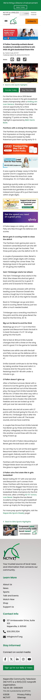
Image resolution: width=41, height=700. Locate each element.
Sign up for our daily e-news (18, 667)
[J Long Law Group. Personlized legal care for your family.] (20, 162)
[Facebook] (5, 659)
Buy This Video (28, 90)
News (5, 588)
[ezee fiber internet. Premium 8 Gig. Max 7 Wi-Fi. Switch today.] (20, 149)
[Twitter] (11, 659)
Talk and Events (11, 595)
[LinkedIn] (17, 659)
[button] (6, 21)
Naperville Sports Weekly (13, 513)
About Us (7, 584)
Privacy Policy (24, 694)
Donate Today (11, 90)
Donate (32, 21)
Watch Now (8, 599)
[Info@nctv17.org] (12, 636)
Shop (5, 603)
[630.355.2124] (11, 631)
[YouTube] (29, 659)
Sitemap (21, 697)
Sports (6, 591)
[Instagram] (23, 659)
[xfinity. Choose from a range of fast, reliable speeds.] (20, 217)
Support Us (8, 606)
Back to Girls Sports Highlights (16, 85)
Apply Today (20, 7)
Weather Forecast (33, 13)
